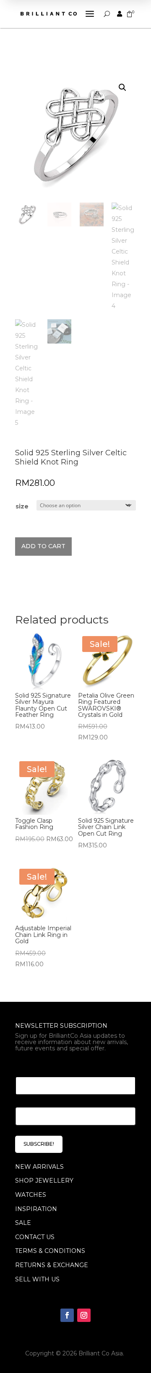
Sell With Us (37, 1279)
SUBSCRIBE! (38, 1144)
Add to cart (43, 546)
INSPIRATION (36, 1209)
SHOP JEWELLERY (44, 1180)
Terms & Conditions (50, 1251)
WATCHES (30, 1194)
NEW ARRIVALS (39, 1166)
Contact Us (35, 1237)
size (22, 506)
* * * (22, 1066)
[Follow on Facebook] (67, 1315)
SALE (23, 1223)
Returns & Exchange (51, 1265)
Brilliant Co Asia (100, 1353)
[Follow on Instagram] (84, 1315)
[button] (122, 87)
